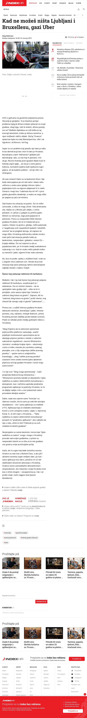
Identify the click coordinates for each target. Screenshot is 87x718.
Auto (31, 688)
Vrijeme (60, 681)
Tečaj (59, 670)
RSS (58, 684)
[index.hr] (14, 3)
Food (31, 681)
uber (6, 542)
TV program (61, 674)
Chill (31, 695)
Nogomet (19, 670)
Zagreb (54, 15)
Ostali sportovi (21, 695)
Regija (47, 15)
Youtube (77, 674)
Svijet (40, 15)
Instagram (78, 677)
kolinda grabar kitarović (29, 538)
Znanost (5, 692)
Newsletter (75, 692)
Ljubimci (33, 677)
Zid (40, 3)
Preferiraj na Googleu (76, 37)
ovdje (12, 508)
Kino (58, 677)
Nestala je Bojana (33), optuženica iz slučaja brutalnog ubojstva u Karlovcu (71, 51)
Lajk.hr (46, 677)
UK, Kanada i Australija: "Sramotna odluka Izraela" (70, 69)
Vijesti (47, 3)
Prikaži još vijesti (68, 95)
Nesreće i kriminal (65, 15)
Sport (54, 3)
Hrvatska (32, 15)
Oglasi (71, 3)
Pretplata (33, 3)
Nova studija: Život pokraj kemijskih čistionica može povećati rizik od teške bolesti (70, 77)
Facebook (78, 670)
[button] (5, 562)
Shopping (33, 670)
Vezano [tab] (79, 43)
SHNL (18, 681)
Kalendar (5, 695)
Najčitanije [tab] (69, 43)
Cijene (78, 3)
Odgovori (47, 684)
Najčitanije (23, 15)
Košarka (19, 684)
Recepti (46, 674)
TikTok (77, 681)
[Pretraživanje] (83, 9)
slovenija (7, 533)
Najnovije (13, 15)
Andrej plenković (10, 538)
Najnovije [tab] (57, 43)
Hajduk (18, 677)
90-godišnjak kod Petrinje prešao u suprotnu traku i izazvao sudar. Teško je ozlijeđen (70, 61)
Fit (30, 692)
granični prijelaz (21, 533)
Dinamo (18, 674)
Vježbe (46, 681)
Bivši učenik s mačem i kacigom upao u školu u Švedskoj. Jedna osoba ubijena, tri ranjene (69, 86)
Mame (32, 684)
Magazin (33, 667)
